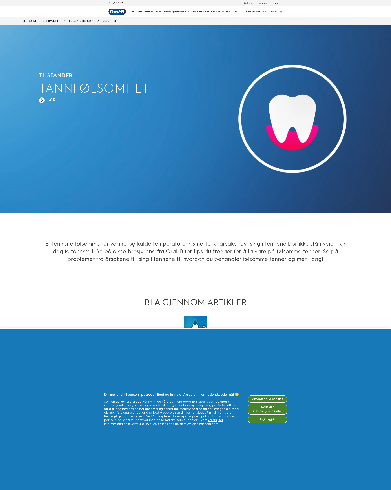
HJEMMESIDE (29, 20)
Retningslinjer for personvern (124, 416)
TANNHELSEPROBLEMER (76, 20)
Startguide (248, 3)
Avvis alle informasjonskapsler (267, 409)
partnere (175, 401)
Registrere (275, 3)
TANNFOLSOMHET (105, 20)
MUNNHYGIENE (49, 20)
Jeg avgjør (267, 419)
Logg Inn (262, 3)
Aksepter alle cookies (267, 399)
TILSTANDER (56, 75)
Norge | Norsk (116, 2)
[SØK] (281, 12)
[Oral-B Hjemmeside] (117, 12)
